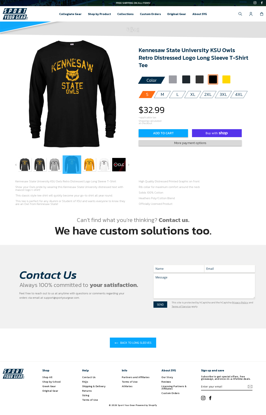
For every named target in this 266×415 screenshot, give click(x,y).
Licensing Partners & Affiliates (174, 387)
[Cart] (261, 13)
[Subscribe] (250, 386)
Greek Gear (49, 386)
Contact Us (89, 377)
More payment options (190, 142)
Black (213, 79)
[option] (133, 3)
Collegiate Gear (70, 14)
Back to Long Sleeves (135, 342)
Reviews (166, 382)
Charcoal (186, 79)
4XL (239, 94)
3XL (223, 94)
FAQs (85, 382)
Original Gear (176, 14)
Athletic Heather (173, 79)
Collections (125, 14)
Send (160, 304)
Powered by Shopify (146, 405)
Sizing (85, 395)
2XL (208, 94)
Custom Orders (150, 14)
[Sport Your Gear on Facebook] (261, 3)
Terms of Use (90, 400)
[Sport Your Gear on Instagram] (255, 3)
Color (152, 80)
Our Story (167, 377)
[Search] (240, 13)
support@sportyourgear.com (61, 297)
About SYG (199, 14)
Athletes (127, 386)
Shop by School (51, 382)
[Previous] (15, 164)
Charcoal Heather (200, 79)
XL (192, 94)
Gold (226, 79)
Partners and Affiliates (135, 377)
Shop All (47, 377)
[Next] (128, 164)
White (240, 79)
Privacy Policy (240, 302)
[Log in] (251, 13)
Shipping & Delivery (94, 386)
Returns (87, 391)
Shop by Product (99, 14)
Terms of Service (181, 306)
